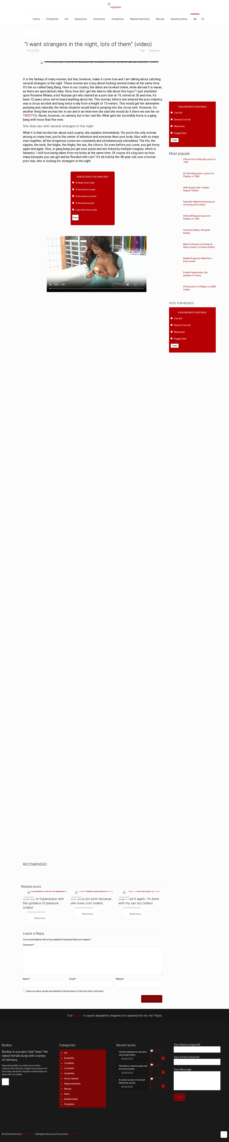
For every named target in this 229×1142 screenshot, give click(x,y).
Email (72, 979)
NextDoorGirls (71, 1099)
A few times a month (86, 196)
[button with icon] (5, 1081)
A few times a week (85, 189)
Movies (67, 1089)
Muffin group (28, 1134)
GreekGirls (69, 1073)
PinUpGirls (69, 1104)
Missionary (179, 126)
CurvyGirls (69, 1068)
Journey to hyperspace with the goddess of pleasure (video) (43, 903)
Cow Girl (178, 112)
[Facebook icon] (193, 1134)
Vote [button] (75, 217)
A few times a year (85, 203)
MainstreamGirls (72, 1083)
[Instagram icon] (213, 1134)
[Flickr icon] (206, 1134)
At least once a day (85, 182)
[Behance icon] (216, 1134)
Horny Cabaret (71, 1078)
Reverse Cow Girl (182, 119)
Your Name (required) (187, 1044)
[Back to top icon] (224, 1134)
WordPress (74, 1134)
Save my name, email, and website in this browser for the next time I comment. (65, 991)
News (67, 1094)
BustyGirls (69, 1058)
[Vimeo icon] (200, 1134)
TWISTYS (29, 115)
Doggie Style (180, 133)
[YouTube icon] (203, 1134)
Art (65, 1053)
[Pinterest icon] (210, 1134)
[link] (140, 193)
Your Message (182, 1069)
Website (120, 979)
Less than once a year (86, 210)
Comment (28, 945)
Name (26, 979)
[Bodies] (114, 7)
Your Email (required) (186, 1057)
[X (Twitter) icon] (197, 1134)
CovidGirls (69, 1063)
